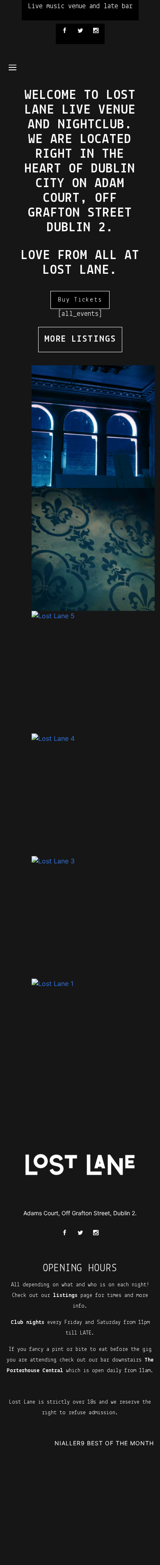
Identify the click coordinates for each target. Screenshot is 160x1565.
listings (65, 1295)
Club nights (27, 1322)
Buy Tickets (80, 300)
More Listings (80, 339)
